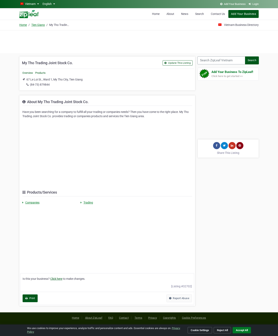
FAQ (110, 317)
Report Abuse (180, 298)
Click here (56, 278)
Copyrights (169, 317)
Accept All (242, 330)
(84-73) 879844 (40, 84)
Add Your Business (243, 13)
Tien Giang (38, 24)
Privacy (152, 317)
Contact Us (218, 13)
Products (40, 72)
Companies (32, 202)
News (184, 13)
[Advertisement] (139, 41)
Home (156, 13)
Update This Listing (179, 63)
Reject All (222, 330)
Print (31, 298)
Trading (88, 202)
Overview (27, 72)
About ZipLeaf (93, 317)
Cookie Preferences (194, 317)
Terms (138, 317)
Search (199, 13)
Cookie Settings (200, 330)
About (170, 13)
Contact (124, 317)
